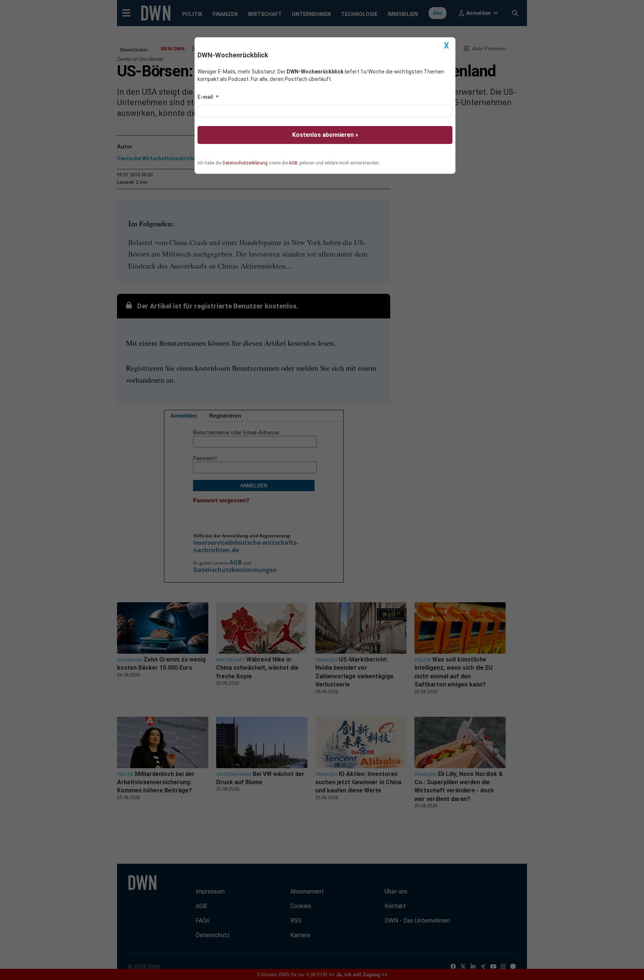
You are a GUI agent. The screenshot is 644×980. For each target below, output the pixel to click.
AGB (293, 163)
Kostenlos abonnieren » (325, 134)
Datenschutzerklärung (245, 163)
